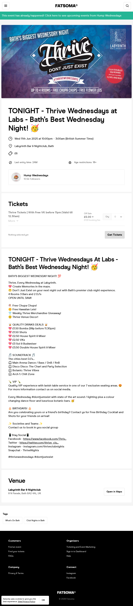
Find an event (14, 547)
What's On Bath (12, 520)
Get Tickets (114, 234)
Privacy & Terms (16, 573)
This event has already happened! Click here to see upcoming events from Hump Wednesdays (61, 15)
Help (68, 556)
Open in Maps (114, 491)
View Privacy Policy (26, 601)
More (11, 220)
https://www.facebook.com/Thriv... (44, 438)
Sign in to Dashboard (76, 551)
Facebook (71, 578)
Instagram (71, 573)
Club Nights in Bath (35, 520)
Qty (107, 216)
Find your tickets (16, 551)
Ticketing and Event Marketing (80, 547)
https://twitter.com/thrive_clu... (39, 442)
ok (43, 600)
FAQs (11, 556)
